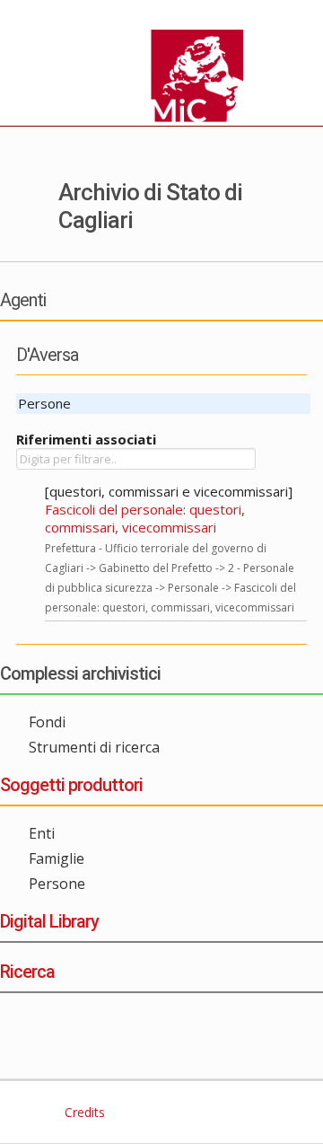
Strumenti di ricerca (94, 747)
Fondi (47, 722)
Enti (42, 833)
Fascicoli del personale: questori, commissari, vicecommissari (145, 518)
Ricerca (27, 971)
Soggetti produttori (71, 785)
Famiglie (56, 858)
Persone (57, 883)
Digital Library (49, 921)
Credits (83, 1112)
